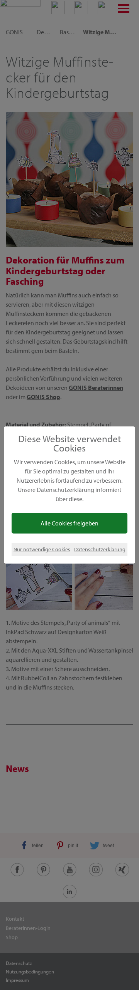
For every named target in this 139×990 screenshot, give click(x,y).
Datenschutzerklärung (99, 549)
